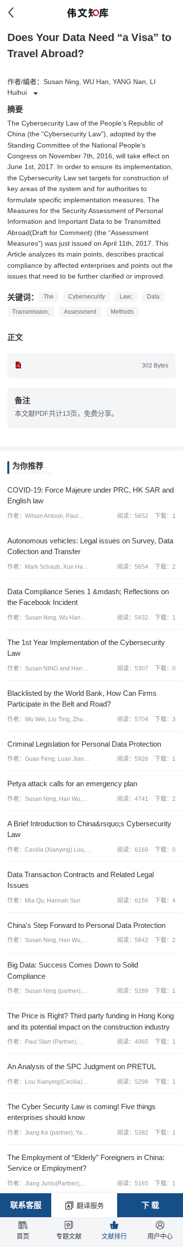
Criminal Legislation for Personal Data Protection (84, 744)
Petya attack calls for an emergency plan (72, 783)
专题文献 (68, 1236)
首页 (23, 1236)
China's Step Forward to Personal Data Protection (86, 925)
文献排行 (114, 1236)
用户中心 (160, 1236)
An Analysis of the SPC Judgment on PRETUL (81, 1066)
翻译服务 (90, 1205)
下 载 (150, 1205)
